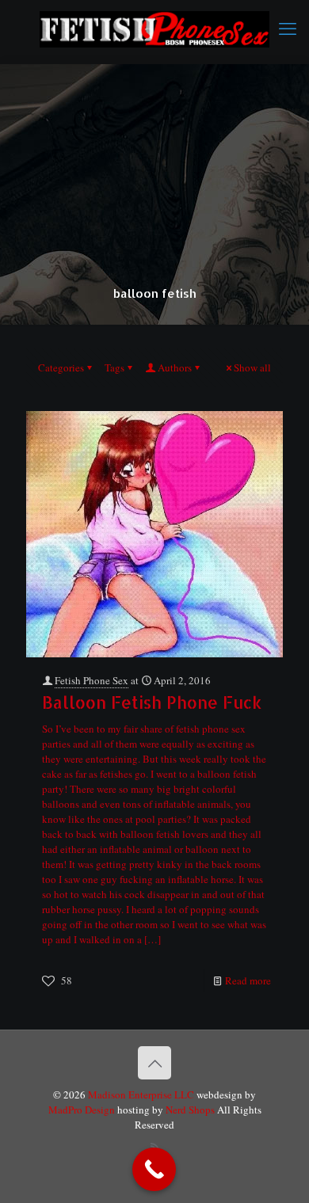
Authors (175, 367)
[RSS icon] (155, 1147)
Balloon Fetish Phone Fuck (151, 702)
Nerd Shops (190, 1109)
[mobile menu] (287, 27)
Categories (61, 367)
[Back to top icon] (154, 1062)
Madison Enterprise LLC (142, 1094)
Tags (114, 367)
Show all (252, 367)
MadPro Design (82, 1109)
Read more (248, 980)
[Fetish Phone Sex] (154, 28)
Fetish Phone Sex (91, 680)
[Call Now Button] (154, 1169)
